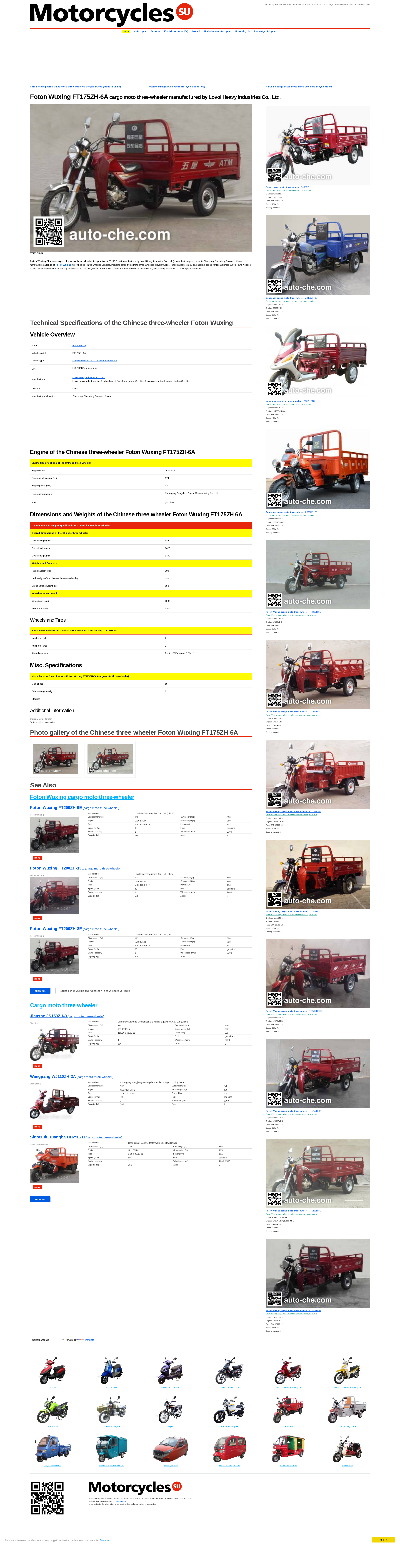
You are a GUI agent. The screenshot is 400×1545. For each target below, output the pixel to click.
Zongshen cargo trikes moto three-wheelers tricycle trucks (290, 301)
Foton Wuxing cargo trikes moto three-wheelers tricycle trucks (291, 615)
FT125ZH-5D (293, 1211)
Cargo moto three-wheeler (63, 1005)
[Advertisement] (124, 59)
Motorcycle (140, 31)
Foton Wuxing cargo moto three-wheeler (82, 797)
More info (105, 1540)
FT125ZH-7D (293, 712)
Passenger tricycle (265, 31)
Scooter (155, 31)
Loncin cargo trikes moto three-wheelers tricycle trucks (288, 404)
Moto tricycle (242, 31)
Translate (89, 1340)
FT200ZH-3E (293, 612)
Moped (196, 31)
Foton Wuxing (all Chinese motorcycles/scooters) (176, 86)
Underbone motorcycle (217, 31)
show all (40, 991)
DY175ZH (288, 187)
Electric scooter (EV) (176, 31)
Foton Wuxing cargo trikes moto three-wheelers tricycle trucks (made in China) (75, 86)
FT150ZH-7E (293, 911)
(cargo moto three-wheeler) (74, 808)
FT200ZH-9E (293, 1310)
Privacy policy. (120, 1501)
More (37, 858)
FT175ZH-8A (293, 1111)
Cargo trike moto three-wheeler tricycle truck (94, 360)
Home (126, 31)
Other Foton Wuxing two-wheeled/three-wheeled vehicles (95, 991)
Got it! (383, 1540)
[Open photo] (141, 178)
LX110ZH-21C (290, 401)
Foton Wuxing (79, 345)
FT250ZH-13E (294, 1011)
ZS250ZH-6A (291, 512)
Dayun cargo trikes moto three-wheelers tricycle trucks (288, 190)
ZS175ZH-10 (291, 298)
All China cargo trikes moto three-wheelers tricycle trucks (299, 86)
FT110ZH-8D (293, 811)
